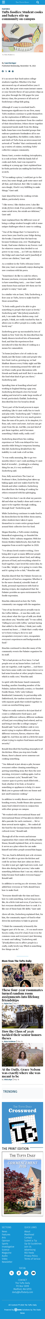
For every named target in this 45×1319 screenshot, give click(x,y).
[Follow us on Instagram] (26, 1272)
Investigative (8, 1246)
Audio (5, 1255)
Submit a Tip (30, 1240)
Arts (4, 1237)
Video (4, 1258)
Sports (5, 1243)
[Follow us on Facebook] (19, 1272)
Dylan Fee (8, 1003)
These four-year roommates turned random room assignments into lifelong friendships (22, 995)
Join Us (27, 1246)
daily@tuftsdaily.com (22, 1292)
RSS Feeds (29, 1252)
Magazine (6, 1252)
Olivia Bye (8, 1079)
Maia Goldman (10, 1041)
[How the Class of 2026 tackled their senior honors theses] (22, 1016)
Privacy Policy (31, 1255)
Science (5, 1249)
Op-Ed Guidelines (33, 1243)
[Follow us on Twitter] (11, 1272)
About (27, 1231)
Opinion (6, 1240)
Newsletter (7, 1262)
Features (6, 9)
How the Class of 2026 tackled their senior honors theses (22, 1034)
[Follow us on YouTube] (33, 1272)
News (4, 1231)
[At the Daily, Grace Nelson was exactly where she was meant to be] (22, 1055)
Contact (28, 1237)
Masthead (29, 1234)
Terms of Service (32, 1258)
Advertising (29, 1249)
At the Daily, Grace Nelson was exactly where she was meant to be (21, 1072)
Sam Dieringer (10, 63)
